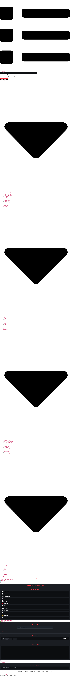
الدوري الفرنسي (7, 200)
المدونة (3, 326)
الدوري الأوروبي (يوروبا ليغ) (8, 192)
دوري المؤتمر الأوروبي (8, 194)
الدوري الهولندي (7, 202)
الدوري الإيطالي (6, 198)
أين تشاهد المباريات (3, 79)
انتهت (10, 638)
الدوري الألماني (6, 197)
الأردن (5, 319)
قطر (5, 324)
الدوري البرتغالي (7, 201)
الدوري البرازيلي (7, 205)
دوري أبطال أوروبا (7, 191)
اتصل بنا (3, 328)
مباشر (7, 638)
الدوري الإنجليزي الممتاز (8, 195)
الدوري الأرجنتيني (7, 203)
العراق (5, 318)
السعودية (5, 325)
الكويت (5, 320)
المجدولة (14, 638)
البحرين (5, 317)
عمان (5, 323)
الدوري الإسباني (6, 196)
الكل (3, 638)
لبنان (5, 321)
